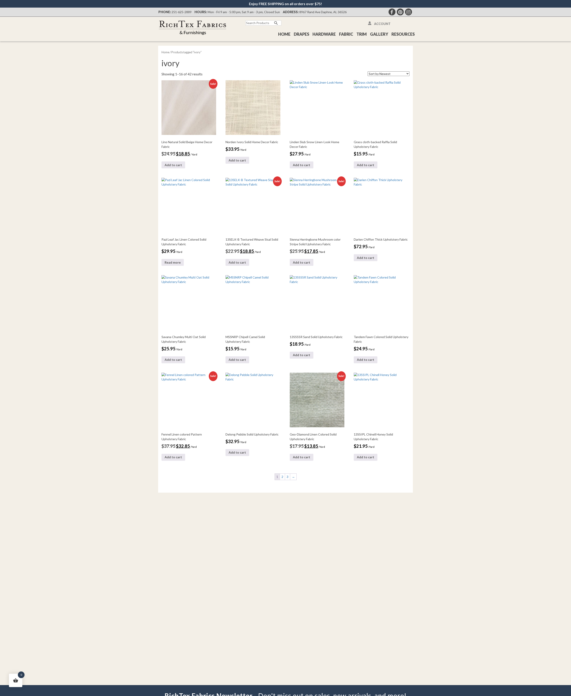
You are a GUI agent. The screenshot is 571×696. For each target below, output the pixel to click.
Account (382, 24)
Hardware (324, 34)
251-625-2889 (182, 12)
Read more (173, 262)
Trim (361, 34)
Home (284, 34)
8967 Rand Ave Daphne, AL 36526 (323, 12)
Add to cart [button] (173, 165)
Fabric (346, 34)
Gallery (379, 34)
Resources (403, 34)
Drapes (301, 34)
